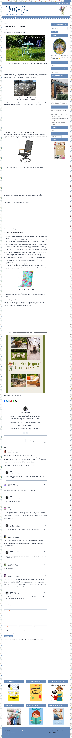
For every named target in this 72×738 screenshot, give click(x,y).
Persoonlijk (59, 17)
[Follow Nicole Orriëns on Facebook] (24, 433)
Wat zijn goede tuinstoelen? (40, 332)
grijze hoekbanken (32, 136)
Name (6, 626)
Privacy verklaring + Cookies (60, 730)
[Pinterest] (25, 730)
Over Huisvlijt (41, 730)
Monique (10, 575)
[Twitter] (20, 730)
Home (11, 17)
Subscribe (54, 31)
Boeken (54, 17)
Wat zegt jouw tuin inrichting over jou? (22, 332)
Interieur (24, 17)
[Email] (27, 730)
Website (36, 626)
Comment (7, 610)
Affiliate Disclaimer (52, 732)
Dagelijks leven (17, 17)
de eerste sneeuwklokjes (25, 102)
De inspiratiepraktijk (8, 440)
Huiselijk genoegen (13, 450)
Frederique (11, 536)
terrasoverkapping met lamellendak (59, 103)
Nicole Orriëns (25, 412)
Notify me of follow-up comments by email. (15, 630)
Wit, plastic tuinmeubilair (29, 99)
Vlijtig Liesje (13, 471)
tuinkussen (16, 265)
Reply (45, 451)
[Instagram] (22, 730)
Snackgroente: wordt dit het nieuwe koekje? (38, 440)
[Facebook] (18, 730)
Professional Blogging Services (9, 732)
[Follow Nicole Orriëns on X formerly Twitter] (27, 433)
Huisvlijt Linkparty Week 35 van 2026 (59, 114)
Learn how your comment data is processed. (33, 639)
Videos (52, 130)
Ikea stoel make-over (56, 116)
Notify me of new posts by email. (13, 633)
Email (20, 626)
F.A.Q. (52, 730)
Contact (47, 730)
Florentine (10, 564)
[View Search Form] (67, 17)
